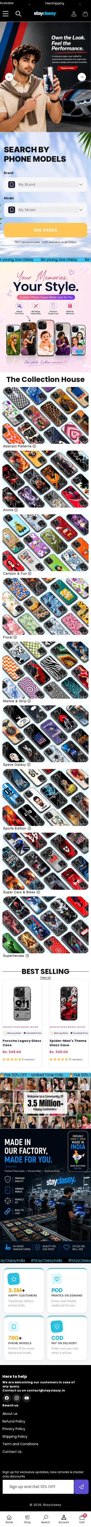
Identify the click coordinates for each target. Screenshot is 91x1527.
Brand (9, 173)
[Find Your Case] (5, 13)
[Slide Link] (45, 77)
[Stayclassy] (45, 14)
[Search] (18, 14)
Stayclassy (52, 1505)
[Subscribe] (81, 1487)
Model (9, 198)
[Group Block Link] (45, 417)
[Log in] (73, 13)
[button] (85, 13)
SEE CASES (45, 230)
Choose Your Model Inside (20, 1027)
